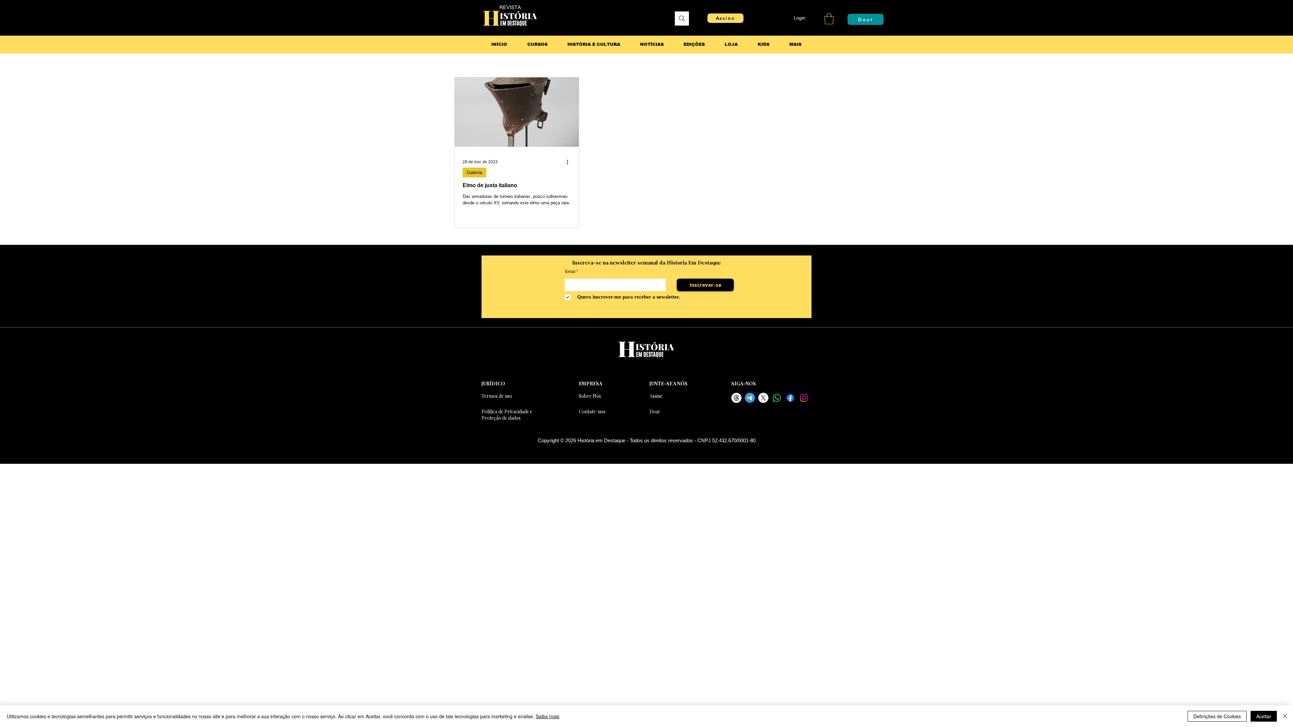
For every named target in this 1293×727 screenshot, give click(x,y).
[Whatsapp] (777, 398)
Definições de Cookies (1217, 716)
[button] (829, 18)
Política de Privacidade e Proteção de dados (507, 414)
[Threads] (736, 398)
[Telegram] (750, 398)
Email (570, 272)
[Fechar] (1285, 716)
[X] (763, 398)
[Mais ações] (570, 162)
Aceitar (1263, 716)
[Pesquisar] (682, 18)
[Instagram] (804, 398)
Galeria (474, 172)
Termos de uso (497, 396)
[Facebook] (790, 398)
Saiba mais (547, 716)
